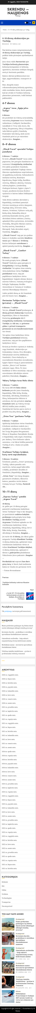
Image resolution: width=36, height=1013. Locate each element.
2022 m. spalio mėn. (9, 828)
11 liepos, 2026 (21, 959)
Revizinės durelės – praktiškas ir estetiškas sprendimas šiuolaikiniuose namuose (17, 633)
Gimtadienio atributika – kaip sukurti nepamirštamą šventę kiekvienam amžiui (25, 953)
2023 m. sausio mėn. (9, 816)
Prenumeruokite (33, 22)
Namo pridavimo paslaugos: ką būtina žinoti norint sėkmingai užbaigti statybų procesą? (25, 926)
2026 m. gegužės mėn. (9, 687)
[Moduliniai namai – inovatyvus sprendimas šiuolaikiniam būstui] (8, 967)
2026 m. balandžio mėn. (10, 691)
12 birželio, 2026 (22, 972)
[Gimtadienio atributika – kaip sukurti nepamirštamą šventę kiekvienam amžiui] (8, 953)
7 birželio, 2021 (16, 44)
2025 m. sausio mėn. (9, 747)
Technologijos (7, 898)
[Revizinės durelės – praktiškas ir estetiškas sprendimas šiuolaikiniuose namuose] (8, 938)
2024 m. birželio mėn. (9, 760)
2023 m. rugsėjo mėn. (9, 792)
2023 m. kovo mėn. (8, 812)
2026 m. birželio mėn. (9, 683)
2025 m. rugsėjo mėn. (9, 719)
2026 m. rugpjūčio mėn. (10, 675)
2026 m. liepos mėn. (9, 679)
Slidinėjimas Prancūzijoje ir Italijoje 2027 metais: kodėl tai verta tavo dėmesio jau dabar (25, 998)
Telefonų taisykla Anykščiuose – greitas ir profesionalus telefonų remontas (25, 982)
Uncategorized (7, 906)
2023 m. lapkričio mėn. (10, 788)
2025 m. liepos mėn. (9, 727)
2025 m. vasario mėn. (9, 743)
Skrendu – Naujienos (18, 11)
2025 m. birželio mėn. (9, 731)
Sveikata (5, 894)
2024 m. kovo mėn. (8, 772)
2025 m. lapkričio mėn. (10, 711)
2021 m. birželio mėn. (9, 868)
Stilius (4, 890)
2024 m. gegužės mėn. (9, 764)
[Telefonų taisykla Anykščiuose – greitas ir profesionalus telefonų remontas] (8, 982)
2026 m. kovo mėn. (8, 695)
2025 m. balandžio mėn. (10, 735)
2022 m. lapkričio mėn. (10, 824)
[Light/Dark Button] (26, 23)
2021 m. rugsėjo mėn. (9, 860)
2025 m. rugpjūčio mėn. (10, 723)
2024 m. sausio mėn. (9, 780)
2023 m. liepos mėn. (9, 800)
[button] (2, 23)
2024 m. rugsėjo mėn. (9, 756)
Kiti (3, 886)
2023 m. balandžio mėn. (10, 808)
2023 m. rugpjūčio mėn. (10, 796)
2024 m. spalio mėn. (9, 751)
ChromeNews (26, 1008)
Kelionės (5, 882)
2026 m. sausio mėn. (9, 703)
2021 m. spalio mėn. (9, 856)
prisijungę (8, 611)
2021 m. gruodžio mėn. (10, 852)
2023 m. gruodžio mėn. (10, 784)
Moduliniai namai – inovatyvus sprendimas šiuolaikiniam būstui (25, 968)
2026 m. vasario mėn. (9, 699)
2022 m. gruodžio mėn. (10, 820)
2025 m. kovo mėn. (8, 739)
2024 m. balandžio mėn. (10, 768)
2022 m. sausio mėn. (9, 848)
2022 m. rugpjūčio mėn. (10, 836)
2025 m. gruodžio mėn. (10, 707)
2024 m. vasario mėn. (9, 776)
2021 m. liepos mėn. (9, 864)
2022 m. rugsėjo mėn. (9, 832)
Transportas (6, 902)
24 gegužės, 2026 (22, 988)
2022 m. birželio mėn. (9, 840)
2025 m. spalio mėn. (9, 715)
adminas (6, 44)
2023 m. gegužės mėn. (9, 804)
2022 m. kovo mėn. (8, 844)
